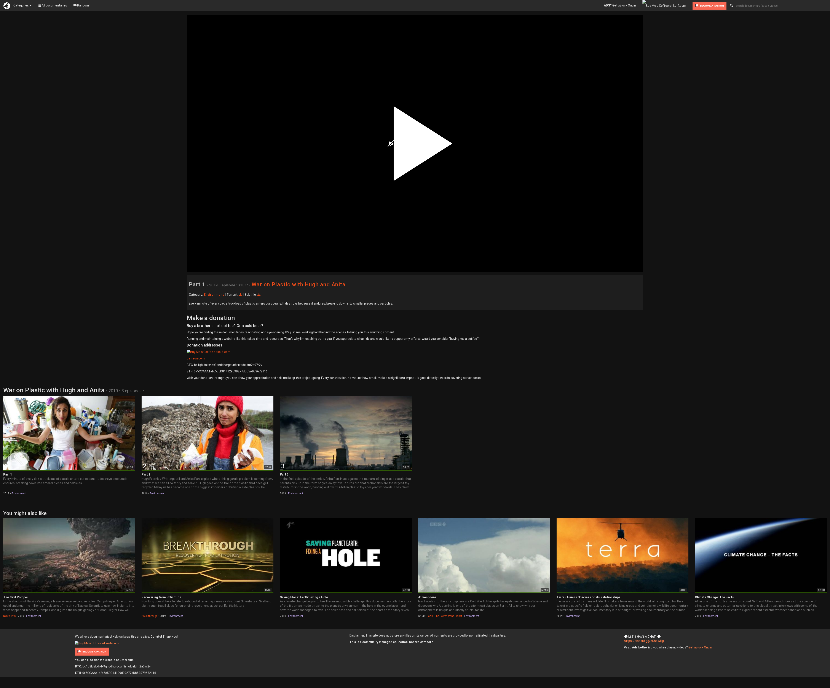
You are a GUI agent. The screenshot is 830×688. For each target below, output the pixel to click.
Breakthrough (150, 616)
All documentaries (54, 5)
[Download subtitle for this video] (258, 295)
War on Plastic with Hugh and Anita (299, 284)
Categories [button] (21, 5)
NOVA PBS (9, 616)
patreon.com (196, 358)
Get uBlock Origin (620, 5)
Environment (18, 493)
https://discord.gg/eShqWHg (644, 641)
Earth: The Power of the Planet (444, 616)
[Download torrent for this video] (241, 295)
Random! (83, 5)
